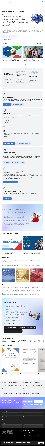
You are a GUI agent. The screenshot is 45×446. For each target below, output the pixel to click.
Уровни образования (7, 416)
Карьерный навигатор (24, 143)
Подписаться (38, 401)
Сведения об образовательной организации (32, 435)
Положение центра (10, 36)
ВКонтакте (15, 162)
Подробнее (7, 104)
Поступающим (26, 416)
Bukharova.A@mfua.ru (34, 84)
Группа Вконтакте (17, 104)
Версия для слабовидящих (28, 432)
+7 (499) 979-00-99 (20, 79)
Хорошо (41, 443)
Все (40, 43)
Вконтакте (11, 402)
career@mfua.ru (7, 77)
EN (10, 1)
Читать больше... (7, 39)
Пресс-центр (5, 419)
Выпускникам (26, 411)
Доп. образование (8, 143)
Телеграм (6, 162)
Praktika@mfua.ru (20, 81)
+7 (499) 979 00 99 (33, 81)
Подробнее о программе (10, 182)
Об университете (6, 411)
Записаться (7, 198)
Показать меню (42, 2)
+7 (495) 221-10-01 (17, 1)
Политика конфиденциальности (29, 430)
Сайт (22, 162)
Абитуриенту (25, 439)
